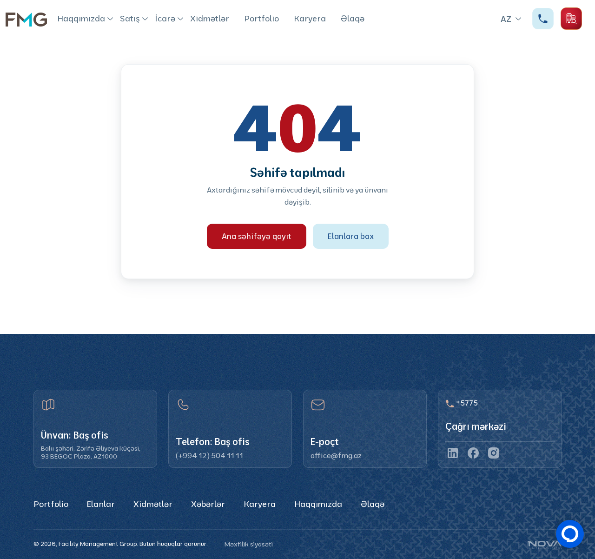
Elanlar (101, 504)
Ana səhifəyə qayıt (256, 236)
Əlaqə (352, 18)
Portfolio (261, 18)
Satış (130, 18)
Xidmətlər (209, 18)
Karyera (310, 18)
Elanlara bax (351, 236)
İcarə (165, 18)
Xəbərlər (208, 504)
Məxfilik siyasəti (249, 544)
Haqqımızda (81, 18)
